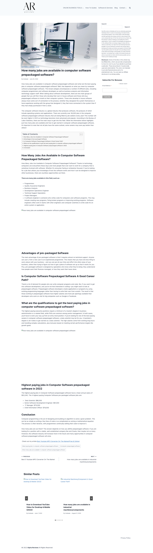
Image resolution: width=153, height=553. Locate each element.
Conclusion (27, 147)
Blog (116, 8)
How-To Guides (91, 8)
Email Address (106, 86)
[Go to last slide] (26, 498)
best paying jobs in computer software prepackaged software (40, 446)
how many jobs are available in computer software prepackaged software (43, 450)
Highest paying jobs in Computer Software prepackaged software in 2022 (45, 145)
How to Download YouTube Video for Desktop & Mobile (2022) (38, 507)
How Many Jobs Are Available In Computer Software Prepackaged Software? (46, 137)
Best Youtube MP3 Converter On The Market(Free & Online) (58, 441)
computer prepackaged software (70, 446)
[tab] (55, 520)
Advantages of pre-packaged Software (35, 139)
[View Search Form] (129, 7)
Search (104, 24)
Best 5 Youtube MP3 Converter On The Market (38, 458)
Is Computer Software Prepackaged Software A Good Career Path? (43, 141)
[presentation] (40, 489)
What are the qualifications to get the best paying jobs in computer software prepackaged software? (53, 143)
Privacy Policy (125, 538)
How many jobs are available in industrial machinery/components (81, 459)
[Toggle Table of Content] (80, 134)
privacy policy (116, 74)
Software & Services (105, 8)
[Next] (91, 498)
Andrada (25, 79)
